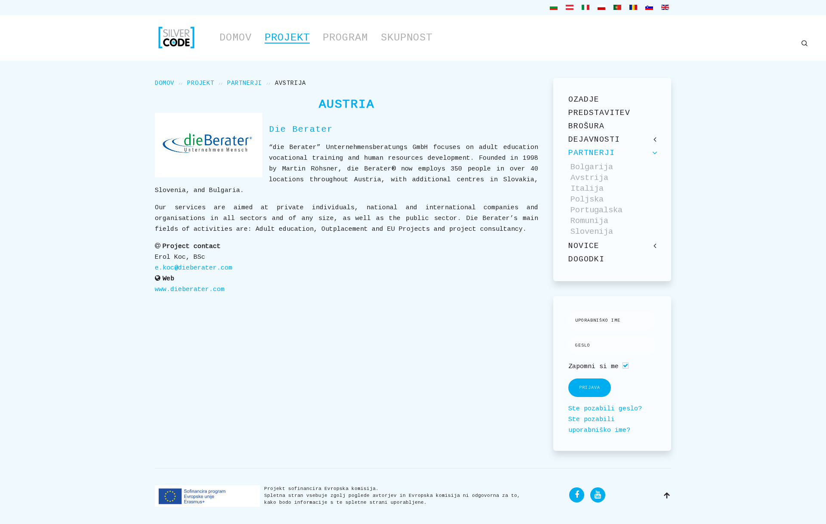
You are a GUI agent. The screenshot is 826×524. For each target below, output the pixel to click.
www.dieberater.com (190, 289)
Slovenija (591, 231)
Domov (235, 37)
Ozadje (583, 99)
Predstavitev (599, 113)
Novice (583, 246)
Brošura (586, 126)
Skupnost (406, 37)
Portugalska (596, 210)
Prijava (589, 387)
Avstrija (589, 178)
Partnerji (244, 83)
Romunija (589, 221)
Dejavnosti (594, 139)
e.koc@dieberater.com (193, 268)
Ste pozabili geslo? (605, 408)
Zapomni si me (593, 366)
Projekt (287, 37)
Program (345, 37)
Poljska (587, 199)
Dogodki (586, 259)
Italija (587, 188)
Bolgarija (591, 167)
